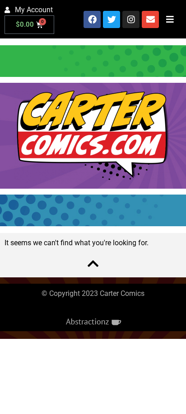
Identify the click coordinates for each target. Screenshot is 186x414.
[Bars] (169, 19)
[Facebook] (92, 19)
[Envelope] (150, 19)
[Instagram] (131, 19)
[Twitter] (111, 19)
